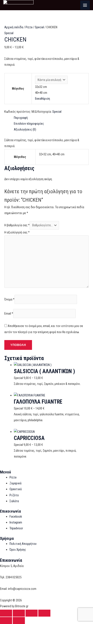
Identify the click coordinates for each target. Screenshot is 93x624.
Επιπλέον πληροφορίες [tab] (29, 124)
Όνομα (9, 299)
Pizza (29, 27)
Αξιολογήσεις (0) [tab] (25, 129)
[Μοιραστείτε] (32, 613)
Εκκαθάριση (42, 99)
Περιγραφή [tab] (21, 118)
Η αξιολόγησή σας (17, 232)
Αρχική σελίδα (13, 27)
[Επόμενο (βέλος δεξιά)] (19, 620)
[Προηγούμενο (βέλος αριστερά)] (6, 620)
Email (8, 313)
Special (39, 27)
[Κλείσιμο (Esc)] (44, 613)
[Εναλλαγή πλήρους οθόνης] (19, 613)
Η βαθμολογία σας (17, 225)
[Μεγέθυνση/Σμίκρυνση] (6, 613)
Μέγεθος (18, 89)
